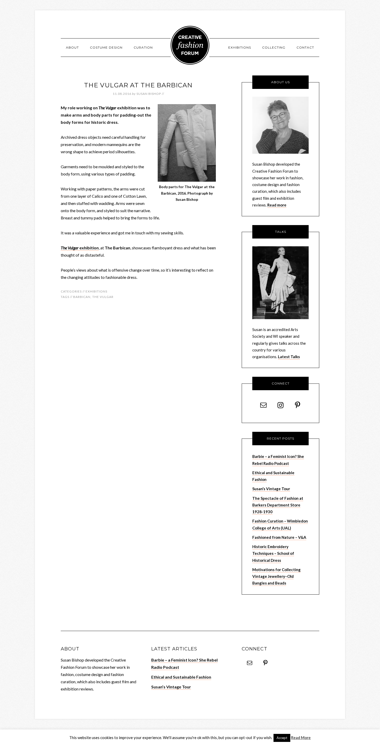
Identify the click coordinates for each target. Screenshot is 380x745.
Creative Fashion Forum (190, 45)
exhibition (80, 247)
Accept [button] (282, 738)
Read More (301, 737)
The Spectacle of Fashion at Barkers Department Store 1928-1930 (277, 505)
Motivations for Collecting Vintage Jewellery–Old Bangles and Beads (276, 576)
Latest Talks (289, 356)
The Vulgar (102, 297)
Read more (276, 205)
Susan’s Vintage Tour (271, 488)
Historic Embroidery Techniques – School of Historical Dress (273, 553)
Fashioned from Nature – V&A (279, 537)
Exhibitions (96, 291)
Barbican (81, 297)
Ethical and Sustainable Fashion (181, 676)
